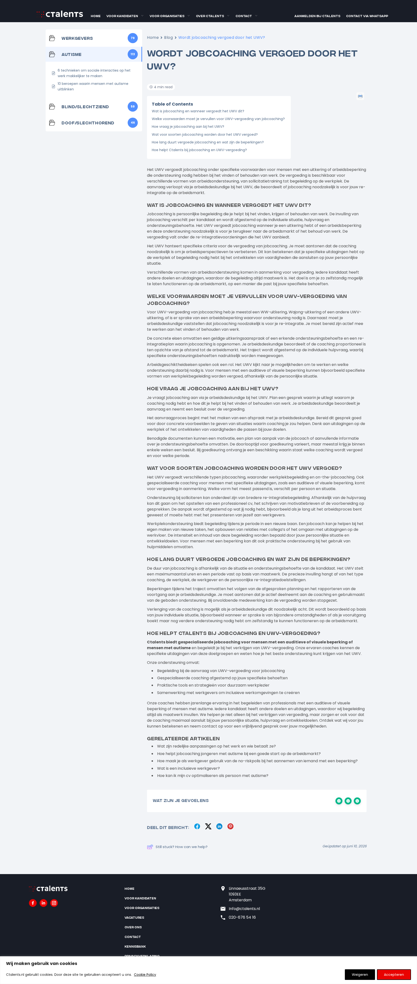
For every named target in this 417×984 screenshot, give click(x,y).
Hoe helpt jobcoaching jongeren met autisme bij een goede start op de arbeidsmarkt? (239, 753)
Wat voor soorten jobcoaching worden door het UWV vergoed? (205, 134)
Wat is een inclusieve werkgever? (188, 768)
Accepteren (394, 974)
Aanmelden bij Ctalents (317, 16)
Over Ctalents (210, 16)
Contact (244, 16)
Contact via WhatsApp (367, 16)
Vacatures (134, 917)
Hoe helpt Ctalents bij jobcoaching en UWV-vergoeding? (199, 150)
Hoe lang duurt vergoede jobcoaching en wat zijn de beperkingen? (208, 142)
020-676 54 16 (242, 917)
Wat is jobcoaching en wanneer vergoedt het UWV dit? (198, 111)
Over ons (133, 927)
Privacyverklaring (142, 956)
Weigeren (360, 974)
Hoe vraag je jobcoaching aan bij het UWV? (188, 126)
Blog (168, 37)
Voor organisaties (167, 16)
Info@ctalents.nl (244, 908)
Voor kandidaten (122, 16)
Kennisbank (135, 946)
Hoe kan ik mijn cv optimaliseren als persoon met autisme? (212, 775)
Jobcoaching (159, 214)
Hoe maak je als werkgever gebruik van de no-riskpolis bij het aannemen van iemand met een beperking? (257, 761)
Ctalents (156, 642)
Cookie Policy (145, 974)
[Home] (60, 16)
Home (96, 16)
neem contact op (206, 726)
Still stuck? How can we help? (182, 846)
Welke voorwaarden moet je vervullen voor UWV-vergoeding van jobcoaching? (218, 118)
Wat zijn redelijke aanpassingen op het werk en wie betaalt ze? (216, 746)
